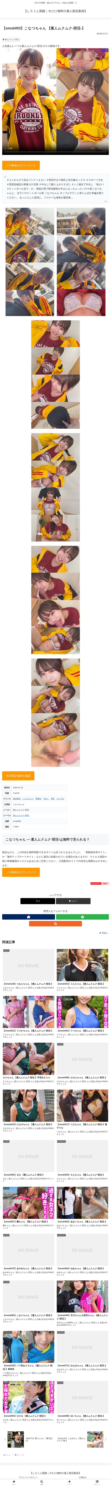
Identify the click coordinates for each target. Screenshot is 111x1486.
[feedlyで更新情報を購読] (82, 917)
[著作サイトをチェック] (28, 917)
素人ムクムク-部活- (12, 39)
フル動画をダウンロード (21, 165)
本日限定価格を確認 (18, 775)
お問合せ (82, 1477)
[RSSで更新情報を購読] (55, 923)
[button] (73, 901)
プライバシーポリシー (28, 1477)
